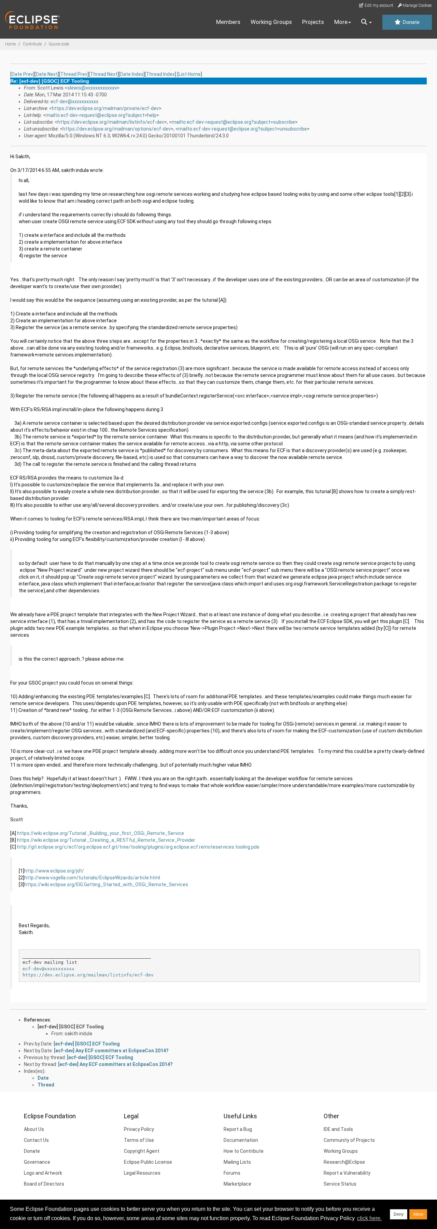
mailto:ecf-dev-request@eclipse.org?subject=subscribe (233, 122)
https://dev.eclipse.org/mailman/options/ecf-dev (116, 129)
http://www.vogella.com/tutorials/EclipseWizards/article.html (92, 877)
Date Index (131, 74)
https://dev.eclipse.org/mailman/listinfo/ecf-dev (110, 122)
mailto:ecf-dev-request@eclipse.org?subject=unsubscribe (242, 129)
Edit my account (378, 5)
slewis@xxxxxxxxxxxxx (92, 88)
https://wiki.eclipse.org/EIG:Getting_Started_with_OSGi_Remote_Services (106, 884)
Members (228, 21)
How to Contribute (244, 1151)
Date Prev (22, 74)
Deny (399, 1214)
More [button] (341, 21)
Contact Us (36, 1140)
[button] (366, 22)
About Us (34, 1129)
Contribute (32, 44)
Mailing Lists (237, 1162)
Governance (37, 1162)
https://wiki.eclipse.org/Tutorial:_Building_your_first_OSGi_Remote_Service (100, 833)
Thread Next (103, 74)
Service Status (340, 1184)
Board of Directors (44, 1184)
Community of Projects (349, 1140)
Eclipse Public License (148, 1162)
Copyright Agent (141, 1151)
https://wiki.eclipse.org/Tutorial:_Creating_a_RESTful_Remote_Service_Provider (106, 840)
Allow (418, 1214)
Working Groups (271, 21)
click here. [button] (369, 1218)
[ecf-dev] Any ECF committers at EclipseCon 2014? (111, 1050)
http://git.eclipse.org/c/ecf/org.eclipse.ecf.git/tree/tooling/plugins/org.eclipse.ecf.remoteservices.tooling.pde (138, 847)
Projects (313, 21)
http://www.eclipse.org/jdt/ (54, 871)
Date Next (47, 74)
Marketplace (237, 1184)
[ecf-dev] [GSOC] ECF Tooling (71, 1026)
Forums (232, 1173)
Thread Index (160, 74)
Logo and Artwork (43, 1173)
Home (10, 44)
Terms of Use (139, 1140)
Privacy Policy (139, 1129)
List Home (190, 74)
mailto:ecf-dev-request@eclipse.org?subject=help (101, 115)
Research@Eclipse (344, 1162)
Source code (59, 44)
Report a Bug (238, 1129)
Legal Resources (142, 1173)
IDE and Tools (338, 1129)
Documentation (241, 1140)
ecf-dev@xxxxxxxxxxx (74, 101)
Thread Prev (73, 74)
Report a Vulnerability (347, 1173)
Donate (410, 22)
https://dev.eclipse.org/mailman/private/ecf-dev (105, 108)
